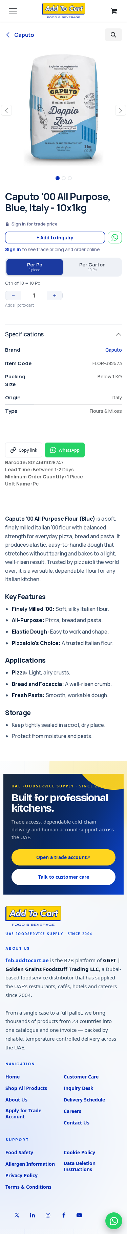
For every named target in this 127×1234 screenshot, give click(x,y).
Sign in (13, 249)
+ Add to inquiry (55, 237)
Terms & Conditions (28, 1187)
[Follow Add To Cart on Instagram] (48, 1215)
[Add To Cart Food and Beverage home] (63, 916)
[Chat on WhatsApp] (113, 1220)
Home (12, 1076)
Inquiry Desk (78, 1088)
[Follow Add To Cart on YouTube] (79, 1215)
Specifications (24, 334)
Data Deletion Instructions (80, 1166)
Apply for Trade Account (23, 1114)
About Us (16, 1099)
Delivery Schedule (84, 1099)
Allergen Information (30, 1164)
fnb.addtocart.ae (27, 960)
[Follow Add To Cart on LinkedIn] (32, 1215)
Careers (72, 1111)
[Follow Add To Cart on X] (16, 1215)
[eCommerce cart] (114, 11)
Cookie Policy (79, 1152)
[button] (113, 34)
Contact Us (76, 1122)
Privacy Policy (21, 1175)
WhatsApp (69, 450)
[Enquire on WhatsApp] (115, 237)
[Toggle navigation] (13, 11)
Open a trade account (63, 857)
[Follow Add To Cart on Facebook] (63, 1215)
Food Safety (19, 1152)
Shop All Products (26, 1088)
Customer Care (81, 1076)
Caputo (23, 35)
